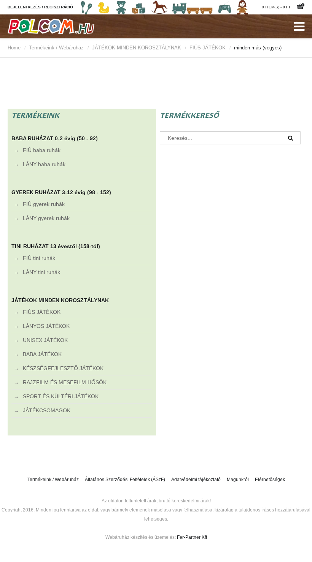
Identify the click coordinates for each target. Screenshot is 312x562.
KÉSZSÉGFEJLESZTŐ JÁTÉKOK (63, 368)
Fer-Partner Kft (192, 537)
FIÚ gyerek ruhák (44, 204)
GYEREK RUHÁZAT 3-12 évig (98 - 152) (61, 192)
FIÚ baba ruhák (41, 150)
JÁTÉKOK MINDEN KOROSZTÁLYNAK (136, 48)
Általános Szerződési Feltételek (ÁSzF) (125, 479)
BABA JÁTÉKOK (42, 354)
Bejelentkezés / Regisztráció (40, 7)
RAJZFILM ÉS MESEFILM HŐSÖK (65, 382)
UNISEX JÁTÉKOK (45, 340)
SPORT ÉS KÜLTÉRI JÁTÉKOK (61, 396)
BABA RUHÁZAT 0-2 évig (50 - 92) (54, 138)
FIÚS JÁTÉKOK (207, 48)
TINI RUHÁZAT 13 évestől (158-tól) (55, 246)
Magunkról (238, 479)
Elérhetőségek (270, 479)
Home (14, 48)
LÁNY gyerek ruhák (46, 218)
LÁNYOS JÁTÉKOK (46, 326)
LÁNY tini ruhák (41, 272)
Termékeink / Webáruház (56, 48)
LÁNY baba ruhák (44, 164)
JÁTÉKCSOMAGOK (46, 410)
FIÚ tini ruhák (39, 258)
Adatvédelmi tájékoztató (196, 479)
